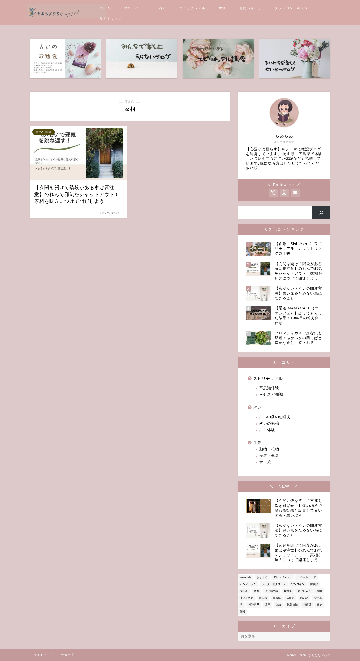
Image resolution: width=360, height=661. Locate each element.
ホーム (105, 8)
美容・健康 (269, 456)
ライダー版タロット (273, 584)
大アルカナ (304, 591)
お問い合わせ (250, 8)
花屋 (267, 604)
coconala (245, 577)
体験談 (314, 584)
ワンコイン (297, 584)
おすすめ (262, 577)
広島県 (290, 597)
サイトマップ (111, 19)
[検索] (321, 212)
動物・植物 (269, 449)
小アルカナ (246, 597)
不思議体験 (269, 388)
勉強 (256, 591)
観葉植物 (292, 604)
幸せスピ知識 (271, 394)
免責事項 (67, 654)
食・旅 (265, 462)
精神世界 (254, 604)
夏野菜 (288, 591)
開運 (242, 611)
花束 (278, 604)
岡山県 (263, 597)
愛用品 (318, 597)
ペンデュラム (248, 584)
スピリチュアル (193, 8)
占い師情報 (271, 591)
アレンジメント (282, 577)
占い (163, 8)
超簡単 (307, 604)
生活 (222, 8)
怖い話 (304, 597)
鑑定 (319, 604)
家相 (319, 591)
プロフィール (135, 8)
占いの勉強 (269, 423)
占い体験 (267, 430)
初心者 (244, 591)
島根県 (277, 597)
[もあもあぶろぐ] (66, 16)
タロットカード (307, 577)
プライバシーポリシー (293, 8)
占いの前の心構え (275, 417)
